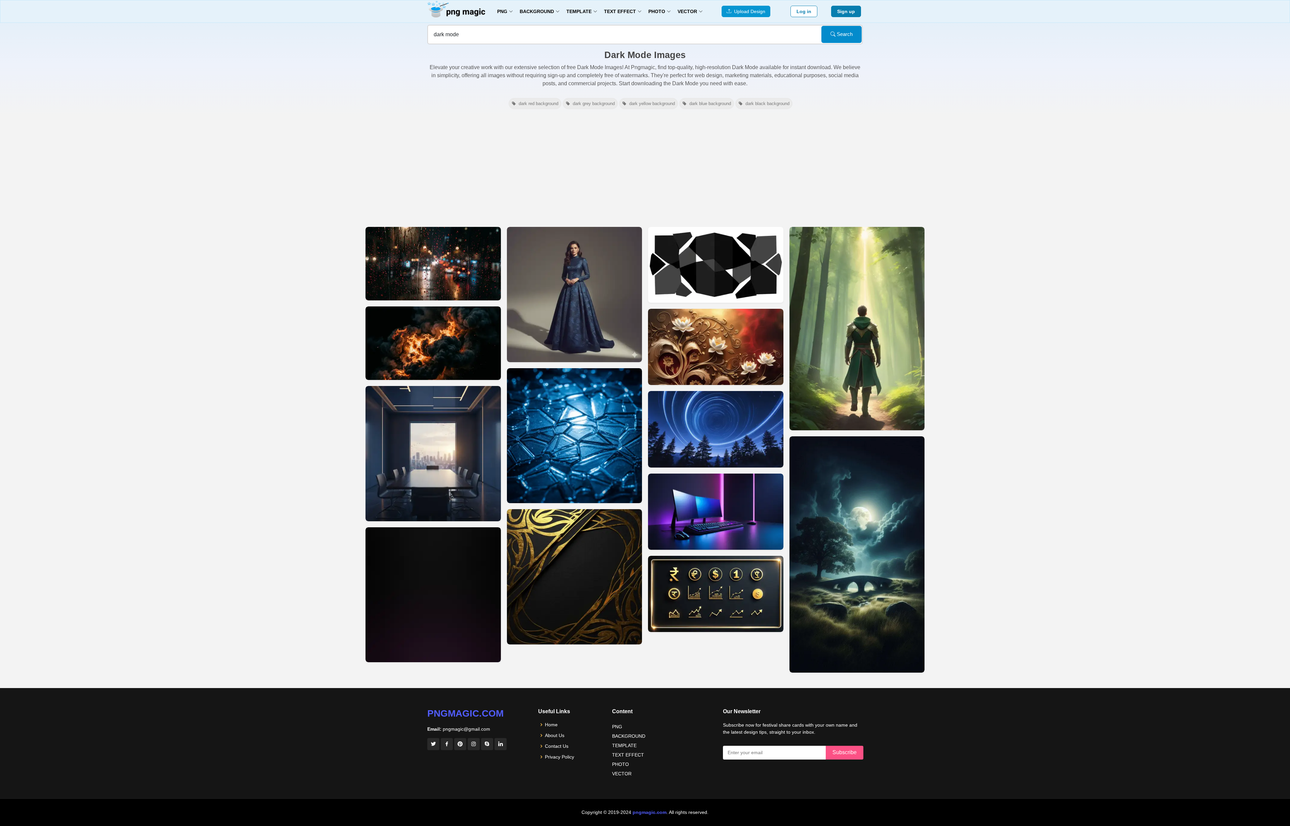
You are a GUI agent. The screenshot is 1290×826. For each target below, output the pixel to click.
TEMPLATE (624, 745)
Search (844, 34)
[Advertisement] (645, 167)
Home (551, 724)
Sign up (846, 11)
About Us (554, 735)
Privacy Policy (559, 757)
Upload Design (748, 11)
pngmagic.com (465, 713)
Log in (804, 11)
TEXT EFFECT (628, 754)
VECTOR (622, 773)
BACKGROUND (628, 736)
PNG (617, 726)
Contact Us (556, 746)
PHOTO (620, 764)
